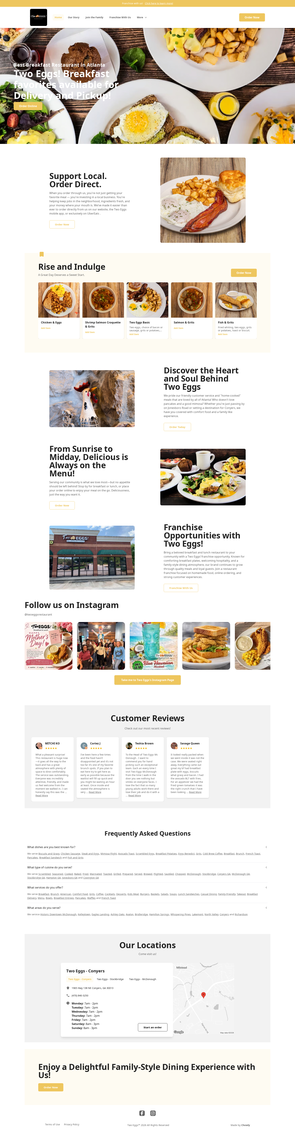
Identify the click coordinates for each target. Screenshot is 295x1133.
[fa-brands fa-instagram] (153, 1113)
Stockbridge (209, 874)
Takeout (241, 894)
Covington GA (91, 877)
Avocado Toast (126, 853)
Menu (41, 898)
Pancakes (32, 857)
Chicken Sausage (70, 853)
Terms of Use (52, 1124)
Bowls (49, 898)
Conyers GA (223, 874)
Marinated (96, 874)
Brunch (240, 853)
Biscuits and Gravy (48, 853)
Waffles (91, 898)
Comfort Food (80, 894)
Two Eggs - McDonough (142, 979)
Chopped (180, 874)
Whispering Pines (181, 914)
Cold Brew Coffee (212, 853)
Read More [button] (42, 795)
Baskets (155, 894)
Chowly (245, 1125)
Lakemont (197, 914)
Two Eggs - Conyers (79, 979)
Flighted (158, 874)
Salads (164, 894)
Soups (173, 894)
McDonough (194, 874)
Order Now (252, 17)
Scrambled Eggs (145, 853)
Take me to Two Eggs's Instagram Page (147, 680)
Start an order (153, 1027)
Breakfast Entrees (64, 898)
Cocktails (110, 894)
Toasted (107, 874)
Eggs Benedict (186, 853)
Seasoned (57, 874)
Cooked (69, 874)
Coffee (99, 894)
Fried (85, 874)
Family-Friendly (226, 894)
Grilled (117, 874)
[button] (48, 646)
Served (138, 874)
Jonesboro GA (70, 877)
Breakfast (229, 853)
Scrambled (44, 874)
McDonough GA (241, 874)
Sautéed (169, 874)
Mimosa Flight (109, 853)
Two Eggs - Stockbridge (110, 979)
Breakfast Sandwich (50, 857)
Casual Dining (209, 894)
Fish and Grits (75, 857)
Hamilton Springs (159, 914)
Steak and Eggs (90, 853)
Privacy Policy (71, 1124)
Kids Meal (133, 894)
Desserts (121, 894)
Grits (198, 853)
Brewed (148, 874)
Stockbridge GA (36, 877)
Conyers (224, 914)
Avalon (130, 914)
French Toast (253, 853)
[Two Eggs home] (38, 17)
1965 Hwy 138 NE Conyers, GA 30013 (92, 988)
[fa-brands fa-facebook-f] (142, 1113)
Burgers (144, 894)
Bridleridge (141, 914)
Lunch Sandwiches (188, 894)
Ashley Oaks (117, 914)
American (65, 894)
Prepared (127, 874)
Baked (77, 874)
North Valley (211, 914)
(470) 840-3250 (80, 995)
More (140, 17)
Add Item (46, 328)
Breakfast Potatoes (166, 853)
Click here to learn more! (159, 3)
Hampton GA (53, 877)
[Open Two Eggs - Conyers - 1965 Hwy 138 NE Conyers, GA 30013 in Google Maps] (203, 998)
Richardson (241, 914)
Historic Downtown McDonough (58, 914)
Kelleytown (84, 914)
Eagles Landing (100, 914)
